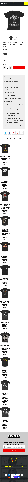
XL (15, 57)
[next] (23, 20)
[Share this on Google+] (18, 133)
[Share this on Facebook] (9, 133)
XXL (19, 57)
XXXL (5, 60)
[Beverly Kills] (14, 4)
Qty (4, 65)
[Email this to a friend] (22, 133)
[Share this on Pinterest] (13, 133)
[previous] (4, 20)
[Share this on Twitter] (5, 133)
